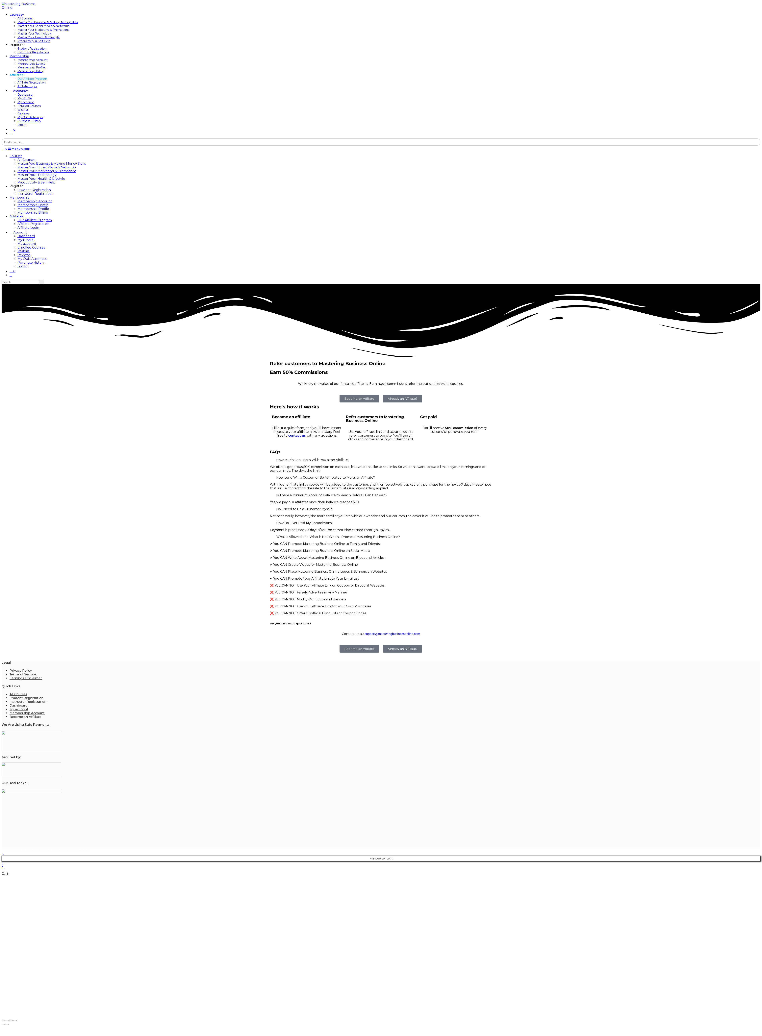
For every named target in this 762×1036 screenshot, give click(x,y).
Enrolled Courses (31, 247)
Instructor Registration (35, 194)
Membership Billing (32, 212)
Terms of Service (23, 674)
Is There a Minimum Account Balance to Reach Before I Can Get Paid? (332, 495)
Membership (20, 197)
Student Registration (34, 190)
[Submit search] (41, 282)
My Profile (25, 240)
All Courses (26, 160)
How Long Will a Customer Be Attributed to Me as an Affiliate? (325, 477)
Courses (16, 156)
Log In (22, 266)
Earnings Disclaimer (26, 678)
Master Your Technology (37, 175)
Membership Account (34, 201)
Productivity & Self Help (36, 182)
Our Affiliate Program (34, 220)
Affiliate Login (28, 227)
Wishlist (23, 251)
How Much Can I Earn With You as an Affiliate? (312, 460)
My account (26, 244)
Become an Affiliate (25, 717)
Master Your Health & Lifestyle (41, 179)
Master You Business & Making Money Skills (51, 163)
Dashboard (26, 236)
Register (16, 186)
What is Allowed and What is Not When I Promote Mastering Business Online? (338, 537)
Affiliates (16, 216)
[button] (381, 460)
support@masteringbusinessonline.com (392, 634)
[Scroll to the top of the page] (3, 854)
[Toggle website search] (11, 133)
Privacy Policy (21, 670)
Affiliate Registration (33, 224)
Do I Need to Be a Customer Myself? (305, 509)
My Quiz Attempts (31, 259)
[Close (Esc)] (3, 1020)
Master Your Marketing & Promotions (46, 171)
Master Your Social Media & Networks (46, 167)
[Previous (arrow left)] (3, 1024)
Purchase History (31, 262)
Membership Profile (33, 209)
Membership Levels (32, 205)
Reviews (23, 255)
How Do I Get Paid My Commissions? (304, 523)
